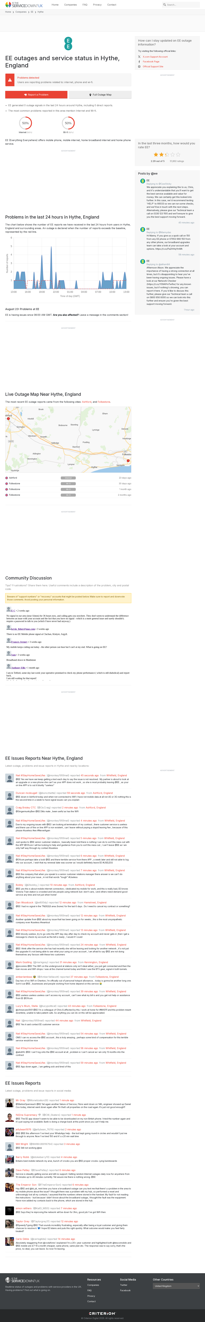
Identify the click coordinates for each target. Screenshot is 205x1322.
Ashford (86, 401)
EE (32, 12)
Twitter (123, 1285)
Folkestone (104, 401)
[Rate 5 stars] (178, 154)
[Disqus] (68, 643)
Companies (70, 4)
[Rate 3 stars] (167, 154)
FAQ (85, 4)
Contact (111, 4)
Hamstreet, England (95, 902)
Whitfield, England (116, 775)
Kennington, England (96, 962)
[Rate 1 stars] (156, 154)
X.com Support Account (155, 56)
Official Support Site (153, 66)
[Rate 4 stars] (173, 154)
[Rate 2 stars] (162, 154)
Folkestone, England (107, 976)
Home (55, 4)
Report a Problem (38, 94)
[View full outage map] (68, 440)
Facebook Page (151, 61)
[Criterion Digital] (102, 1313)
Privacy (97, 4)
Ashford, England (103, 792)
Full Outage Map (102, 94)
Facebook (125, 1290)
